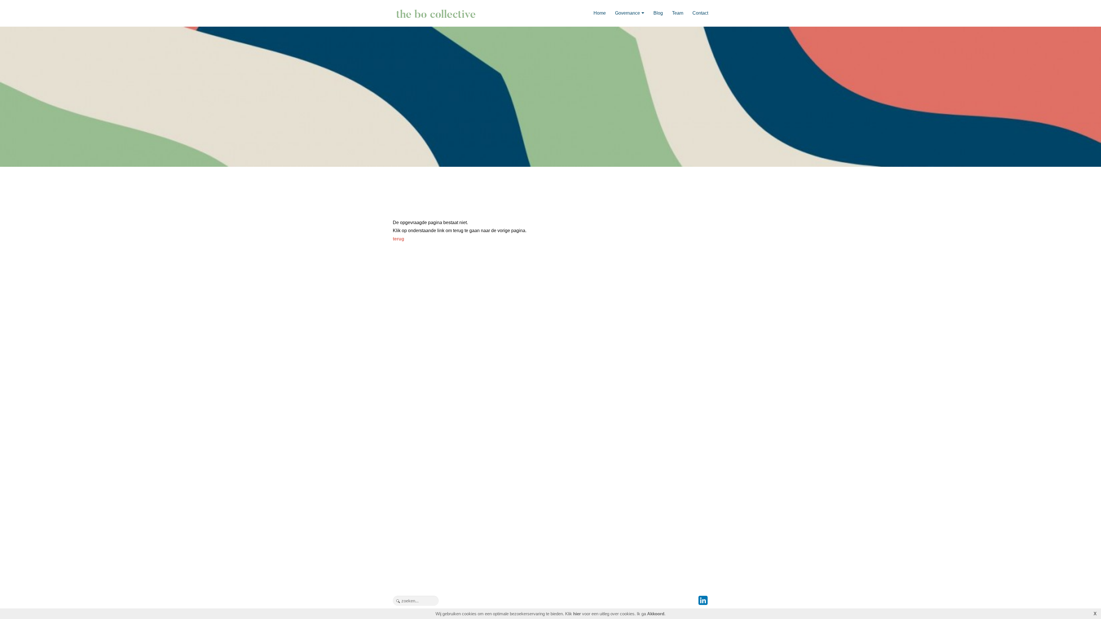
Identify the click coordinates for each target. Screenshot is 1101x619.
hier (577, 613)
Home (600, 13)
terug (398, 238)
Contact (700, 13)
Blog (658, 13)
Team (677, 13)
